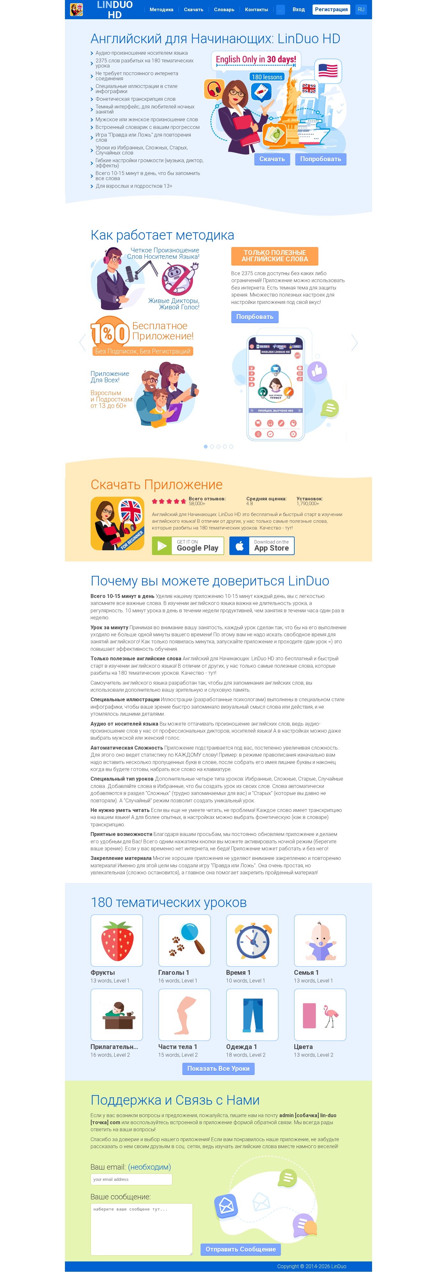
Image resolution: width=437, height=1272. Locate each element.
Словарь (224, 9)
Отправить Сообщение (241, 1249)
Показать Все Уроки (218, 1068)
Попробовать (320, 159)
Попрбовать (255, 317)
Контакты (256, 9)
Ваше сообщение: (121, 1197)
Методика (161, 9)
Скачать (193, 9)
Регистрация (331, 9)
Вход (299, 9)
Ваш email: (131, 1167)
